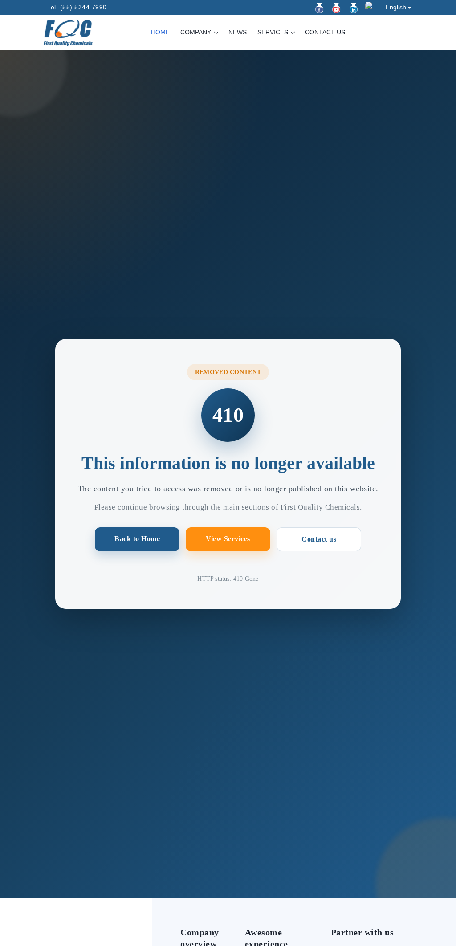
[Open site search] (406, 33)
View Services (228, 538)
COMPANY (196, 32)
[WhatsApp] (370, 7)
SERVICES (273, 32)
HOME (160, 32)
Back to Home (137, 538)
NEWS (237, 32)
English (396, 7)
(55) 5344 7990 (83, 7)
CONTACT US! (326, 32)
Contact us (318, 539)
